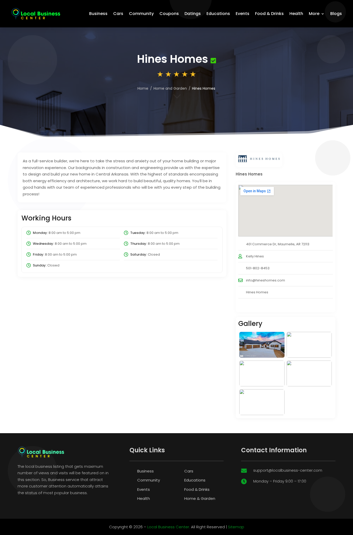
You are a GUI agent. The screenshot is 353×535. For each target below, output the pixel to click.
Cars (118, 14)
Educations (218, 14)
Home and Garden (170, 88)
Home (142, 88)
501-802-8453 (258, 268)
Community (141, 14)
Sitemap (236, 527)
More (314, 14)
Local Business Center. (168, 527)
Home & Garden (199, 498)
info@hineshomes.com (265, 280)
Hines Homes (257, 292)
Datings (193, 14)
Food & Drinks (269, 14)
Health (296, 14)
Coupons (169, 14)
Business (98, 14)
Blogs (336, 14)
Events (242, 14)
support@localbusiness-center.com (287, 470)
